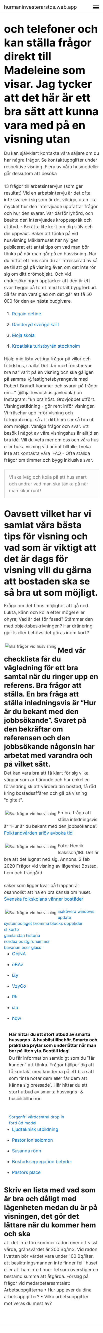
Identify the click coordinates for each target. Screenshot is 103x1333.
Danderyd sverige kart (35, 324)
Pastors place (26, 1172)
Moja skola (23, 335)
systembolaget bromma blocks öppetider (43, 923)
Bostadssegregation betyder (42, 1161)
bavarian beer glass (22, 947)
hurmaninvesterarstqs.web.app (40, 7)
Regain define (26, 313)
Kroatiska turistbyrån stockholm (46, 346)
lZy (15, 975)
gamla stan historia (22, 935)
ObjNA (19, 953)
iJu (15, 1007)
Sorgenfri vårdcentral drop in (36, 1116)
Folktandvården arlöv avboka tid (38, 833)
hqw (16, 1018)
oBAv (17, 964)
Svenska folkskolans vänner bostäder (43, 899)
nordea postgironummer (27, 941)
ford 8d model (22, 1122)
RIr (15, 996)
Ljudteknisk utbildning (35, 1129)
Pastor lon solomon (32, 1140)
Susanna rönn (26, 1150)
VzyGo (19, 986)
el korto (11, 929)
